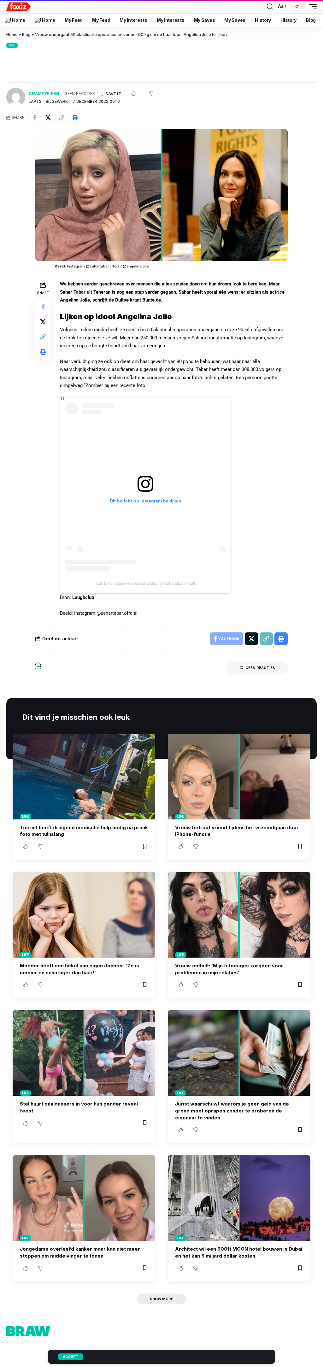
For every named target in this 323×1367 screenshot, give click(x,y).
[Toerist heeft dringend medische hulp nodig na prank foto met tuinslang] (84, 776)
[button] (61, 117)
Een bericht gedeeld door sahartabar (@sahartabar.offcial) (145, 583)
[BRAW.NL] (18, 6)
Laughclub (83, 597)
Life (12, 45)
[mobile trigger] (311, 6)
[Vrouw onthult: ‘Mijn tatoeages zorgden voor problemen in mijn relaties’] (239, 915)
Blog (26, 34)
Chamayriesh (44, 93)
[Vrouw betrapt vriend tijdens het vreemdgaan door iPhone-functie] (239, 776)
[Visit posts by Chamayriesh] (15, 97)
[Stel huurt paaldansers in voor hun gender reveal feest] (84, 1053)
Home (12, 34)
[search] (270, 6)
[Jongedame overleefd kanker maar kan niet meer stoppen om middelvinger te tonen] (84, 1198)
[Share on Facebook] (34, 117)
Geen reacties (79, 93)
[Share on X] (48, 117)
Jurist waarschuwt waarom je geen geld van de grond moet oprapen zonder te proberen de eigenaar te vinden (232, 1111)
